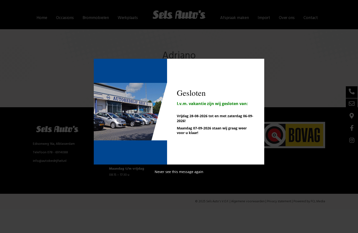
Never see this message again (179, 171)
